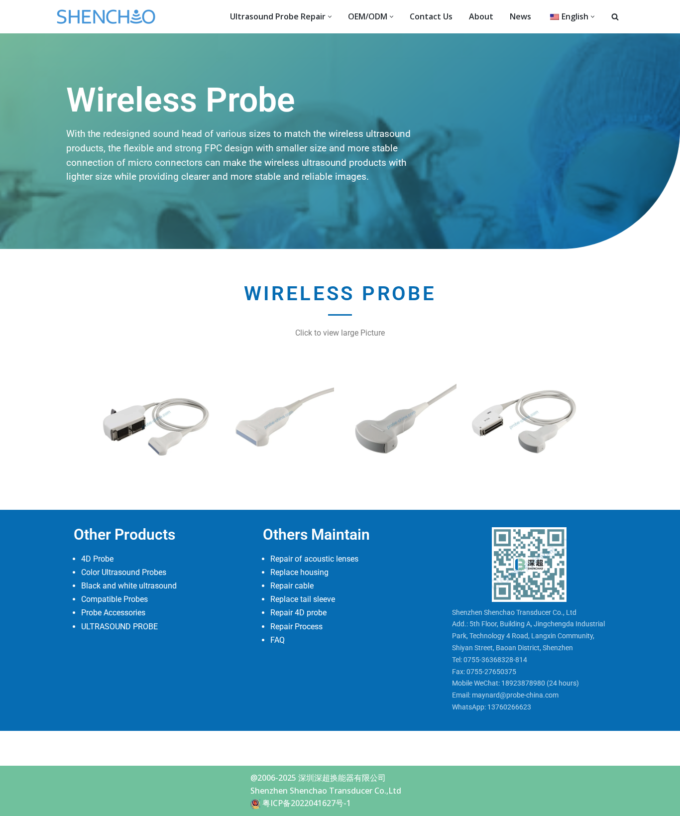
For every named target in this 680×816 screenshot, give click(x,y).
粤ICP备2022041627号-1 (306, 803)
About (481, 16)
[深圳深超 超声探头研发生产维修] (108, 16)
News (520, 16)
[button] (330, 16)
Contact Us (431, 16)
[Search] (615, 16)
